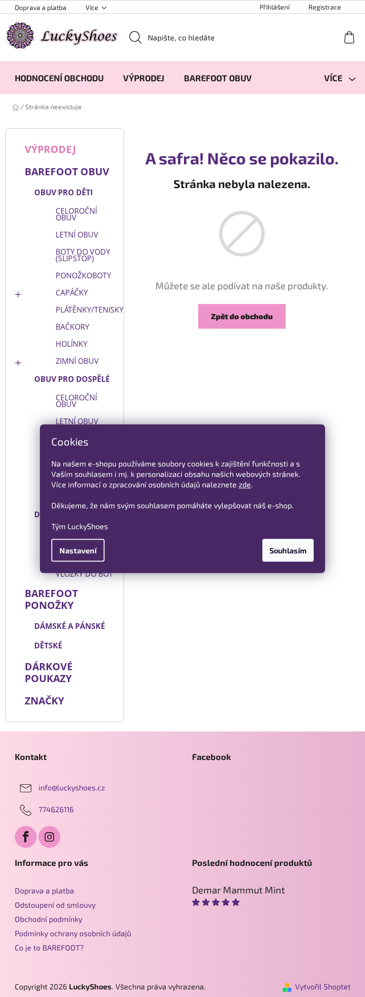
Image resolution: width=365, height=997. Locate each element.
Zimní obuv (77, 361)
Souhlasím (288, 549)
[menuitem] (59, 78)
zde (245, 483)
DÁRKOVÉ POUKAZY (49, 672)
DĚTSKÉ (48, 645)
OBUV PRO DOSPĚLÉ (72, 379)
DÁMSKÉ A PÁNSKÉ (69, 626)
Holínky (71, 344)
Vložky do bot (84, 574)
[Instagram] (49, 837)
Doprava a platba (41, 7)
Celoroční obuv (76, 214)
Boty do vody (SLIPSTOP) (83, 255)
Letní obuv (77, 234)
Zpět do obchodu (242, 316)
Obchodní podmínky (48, 918)
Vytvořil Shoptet (323, 986)
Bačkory (72, 327)
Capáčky (72, 292)
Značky (44, 700)
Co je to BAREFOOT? (49, 947)
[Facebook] (26, 837)
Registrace (324, 7)
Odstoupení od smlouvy (55, 904)
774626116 (56, 809)
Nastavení (77, 549)
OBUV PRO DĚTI (63, 192)
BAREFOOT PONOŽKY (51, 599)
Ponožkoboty (83, 275)
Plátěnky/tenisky (87, 309)
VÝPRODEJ (50, 149)
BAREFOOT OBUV (67, 171)
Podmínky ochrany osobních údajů (73, 933)
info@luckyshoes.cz (71, 787)
